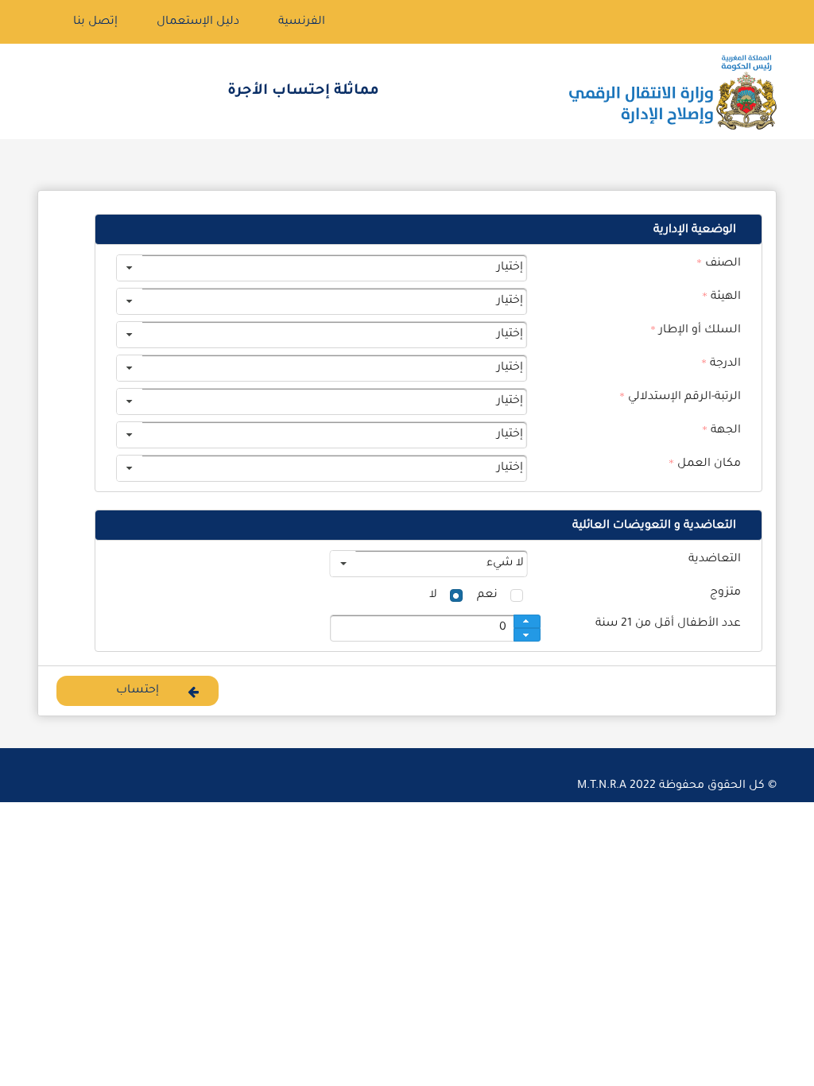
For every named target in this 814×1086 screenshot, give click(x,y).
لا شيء (504, 563)
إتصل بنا (95, 22)
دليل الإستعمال (198, 22)
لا (433, 595)
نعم (487, 595)
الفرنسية (301, 22)
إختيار (510, 268)
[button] (137, 691)
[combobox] (321, 267)
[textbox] (429, 628)
